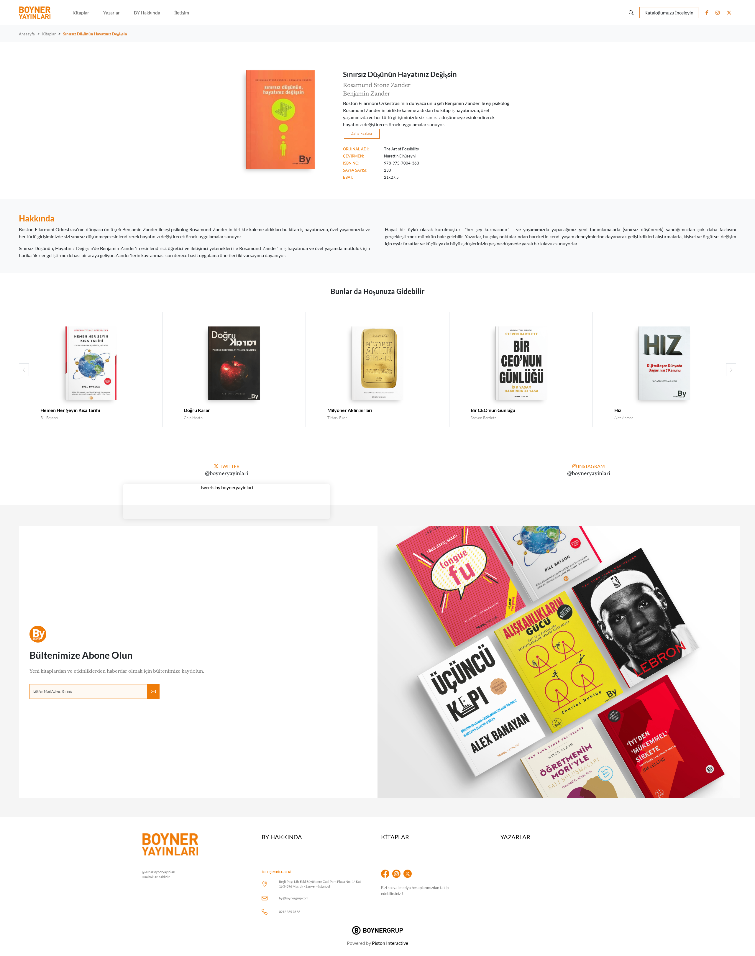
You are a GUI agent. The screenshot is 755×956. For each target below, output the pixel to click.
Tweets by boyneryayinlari (226, 487)
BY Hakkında (147, 12)
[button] (731, 369)
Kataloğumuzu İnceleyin (668, 12)
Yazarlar (111, 12)
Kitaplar (81, 12)
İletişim (181, 12)
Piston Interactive (390, 943)
